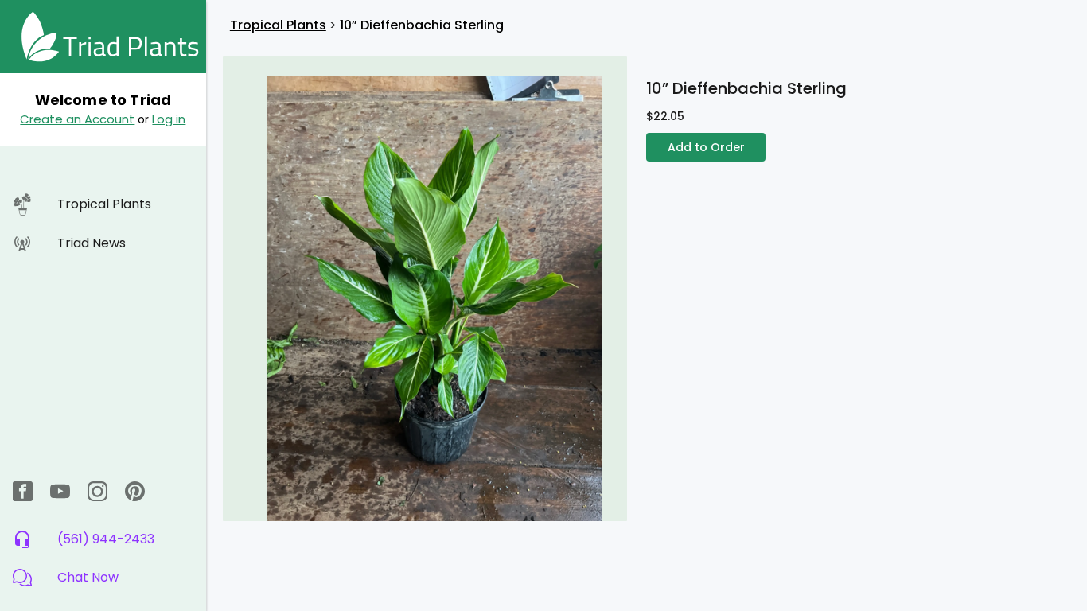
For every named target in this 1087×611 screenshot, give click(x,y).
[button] (103, 577)
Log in (168, 119)
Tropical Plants (278, 25)
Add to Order (706, 147)
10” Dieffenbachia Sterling (422, 25)
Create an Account (77, 119)
